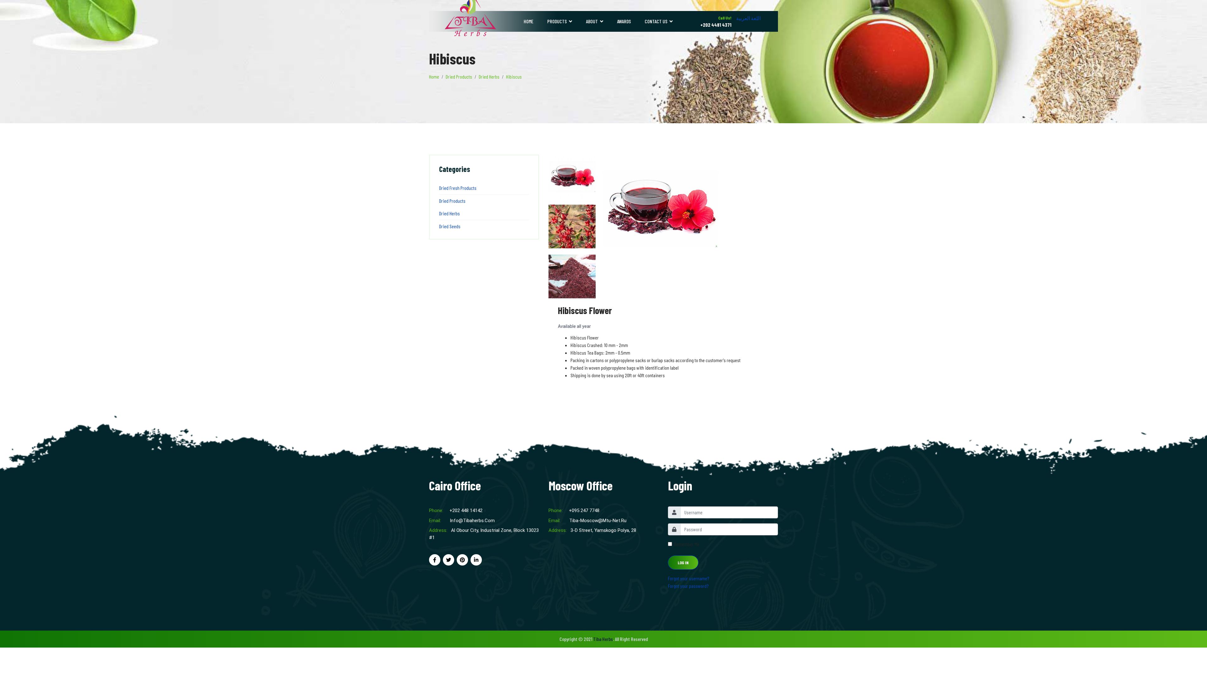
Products (557, 21)
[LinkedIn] (476, 560)
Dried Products (452, 201)
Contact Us (656, 21)
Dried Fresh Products (458, 188)
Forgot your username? (688, 578)
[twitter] (448, 560)
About (592, 21)
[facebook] (434, 560)
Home (528, 21)
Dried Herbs (449, 213)
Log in (683, 562)
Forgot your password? (688, 586)
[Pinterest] (462, 560)
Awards (624, 21)
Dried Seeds (449, 226)
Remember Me (686, 544)
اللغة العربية (748, 18)
